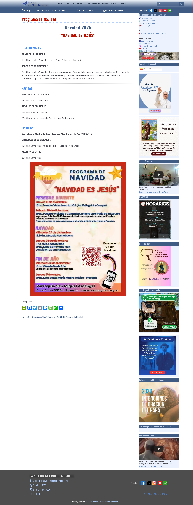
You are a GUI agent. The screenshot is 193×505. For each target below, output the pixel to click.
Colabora (114, 3)
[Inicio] (25, 4)
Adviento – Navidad (56, 317)
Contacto (123, 3)
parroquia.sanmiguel (149, 46)
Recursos (106, 3)
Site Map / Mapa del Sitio (155, 494)
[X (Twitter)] (155, 10)
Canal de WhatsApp (148, 51)
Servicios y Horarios (148, 26)
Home (24, 317)
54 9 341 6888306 (115, 10)
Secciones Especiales (92, 3)
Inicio (60, 3)
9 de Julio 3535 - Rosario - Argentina (44, 10)
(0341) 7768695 (86, 10)
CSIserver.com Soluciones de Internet (102, 502)
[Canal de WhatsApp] (169, 10)
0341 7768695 (39, 485)
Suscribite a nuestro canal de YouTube (153, 192)
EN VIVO (132, 3)
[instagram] (160, 10)
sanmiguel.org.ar (147, 41)
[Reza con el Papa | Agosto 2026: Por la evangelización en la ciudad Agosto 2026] (159, 449)
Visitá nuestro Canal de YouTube (151, 466)
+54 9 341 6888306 (148, 21)
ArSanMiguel (145, 43)
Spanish (147, 68)
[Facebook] (151, 10)
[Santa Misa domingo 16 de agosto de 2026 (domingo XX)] (159, 175)
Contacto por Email (148, 23)
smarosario (145, 48)
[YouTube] (165, 10)
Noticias (78, 3)
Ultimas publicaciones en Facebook (155, 426)
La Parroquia (69, 3)
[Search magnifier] (181, 4)
